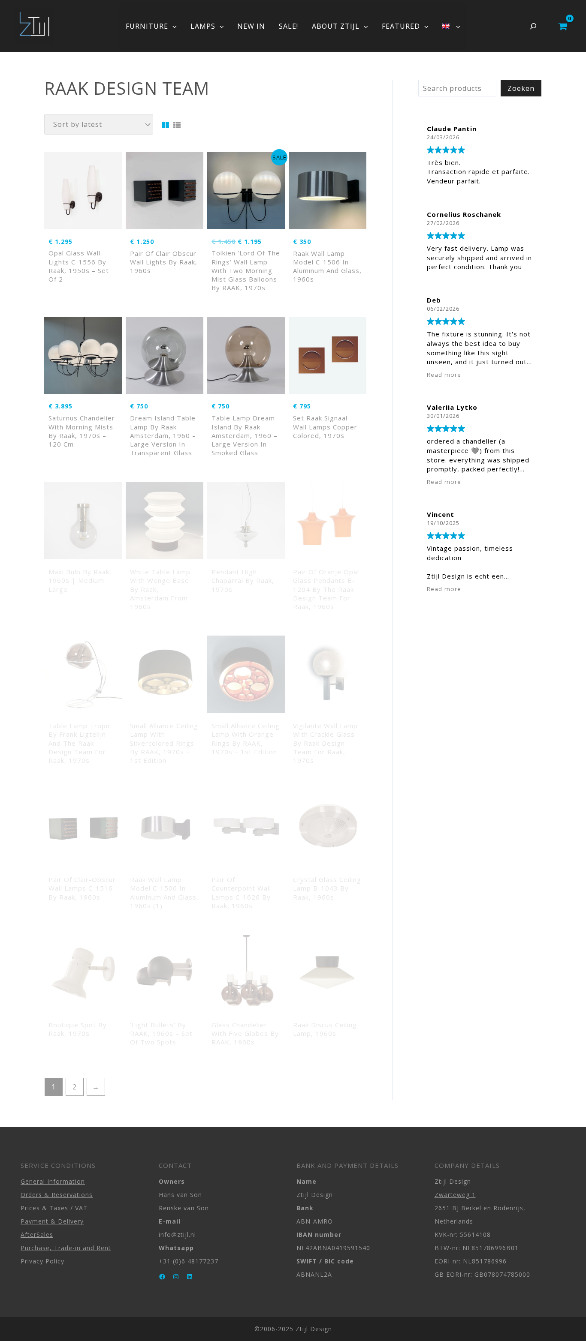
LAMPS (202, 26)
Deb (434, 300)
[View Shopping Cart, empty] (562, 26)
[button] (172, 26)
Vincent (440, 514)
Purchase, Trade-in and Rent (66, 1248)
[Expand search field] (533, 26)
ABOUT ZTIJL (335, 26)
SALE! (288, 26)
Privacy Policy (42, 1261)
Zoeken (521, 88)
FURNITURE (147, 26)
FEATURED (401, 26)
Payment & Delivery (52, 1221)
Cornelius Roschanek (464, 214)
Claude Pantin (452, 128)
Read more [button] (444, 374)
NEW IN (251, 26)
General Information (53, 1181)
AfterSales (37, 1234)
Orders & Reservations (57, 1195)
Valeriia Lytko (452, 407)
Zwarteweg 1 (455, 1195)
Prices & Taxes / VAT (54, 1208)
